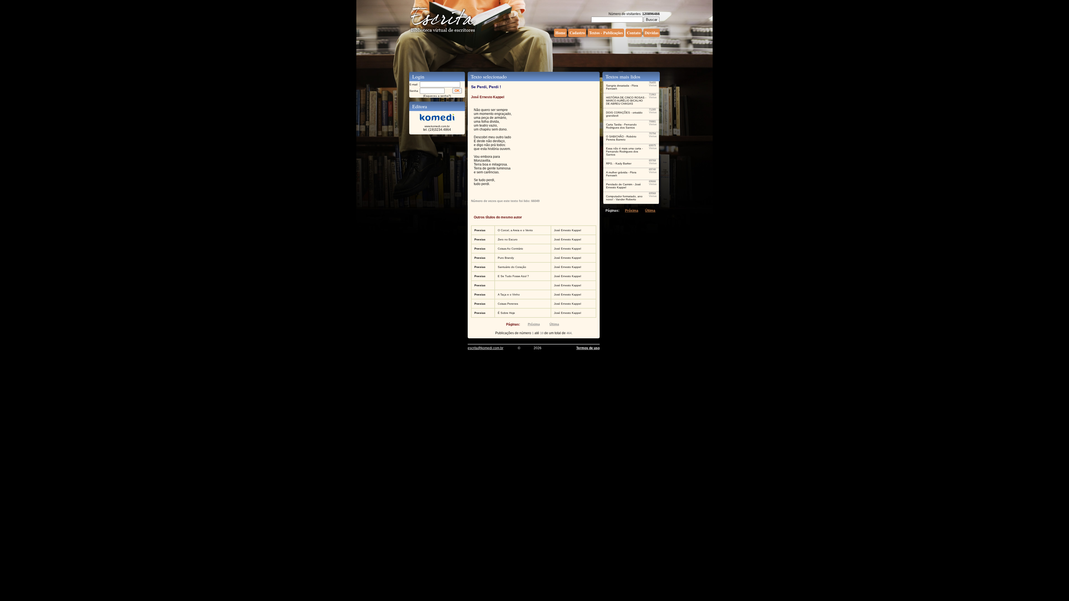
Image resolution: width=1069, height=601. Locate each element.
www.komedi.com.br (437, 126)
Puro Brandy (506, 257)
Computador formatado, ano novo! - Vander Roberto (624, 198)
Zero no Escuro (508, 239)
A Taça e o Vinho (509, 294)
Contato (634, 33)
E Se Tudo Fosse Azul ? (513, 276)
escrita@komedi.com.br (485, 348)
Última (554, 324)
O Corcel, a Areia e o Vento (515, 230)
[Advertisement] (534, 53)
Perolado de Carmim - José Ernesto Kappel (623, 186)
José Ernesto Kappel (567, 230)
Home (560, 33)
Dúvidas (651, 33)
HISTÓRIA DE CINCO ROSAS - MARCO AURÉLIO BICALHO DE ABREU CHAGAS (626, 100)
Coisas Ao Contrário (510, 248)
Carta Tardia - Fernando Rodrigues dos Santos (621, 126)
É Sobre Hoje (506, 312)
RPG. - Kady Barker (618, 163)
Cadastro (577, 33)
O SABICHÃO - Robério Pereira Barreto (621, 138)
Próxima (534, 324)
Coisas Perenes (508, 303)
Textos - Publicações (606, 33)
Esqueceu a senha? (437, 95)
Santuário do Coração (512, 267)
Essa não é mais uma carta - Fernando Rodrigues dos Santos (624, 151)
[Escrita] (443, 32)
